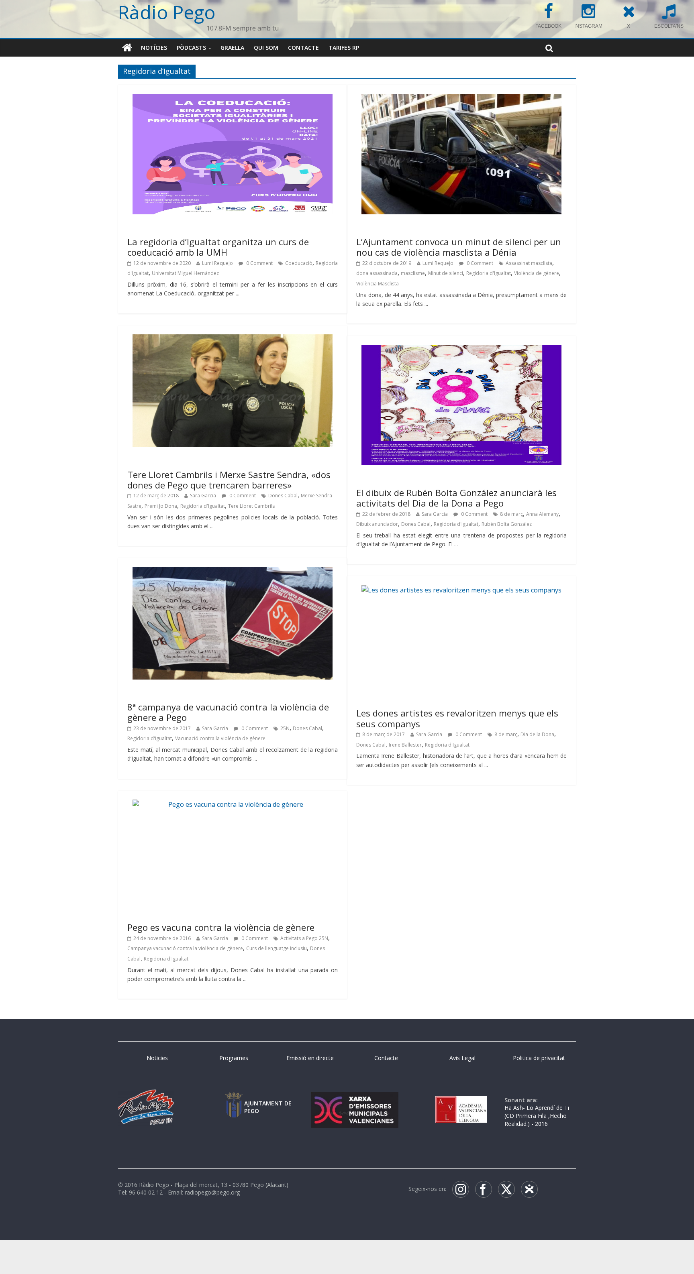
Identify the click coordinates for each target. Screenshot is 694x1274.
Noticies (157, 1058)
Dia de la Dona (537, 734)
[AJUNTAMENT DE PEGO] (234, 1100)
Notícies (154, 47)
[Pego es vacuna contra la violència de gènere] (233, 804)
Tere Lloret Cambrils (251, 506)
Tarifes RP (344, 47)
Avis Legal (462, 1058)
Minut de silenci (445, 273)
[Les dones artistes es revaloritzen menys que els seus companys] (461, 590)
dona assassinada (377, 273)
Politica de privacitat (539, 1058)
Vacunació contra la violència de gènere (220, 738)
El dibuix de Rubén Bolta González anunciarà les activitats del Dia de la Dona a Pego (456, 497)
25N (285, 728)
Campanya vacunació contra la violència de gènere (185, 948)
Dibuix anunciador (377, 524)
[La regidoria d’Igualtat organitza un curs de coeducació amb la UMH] (233, 98)
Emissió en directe (310, 1058)
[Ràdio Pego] (127, 47)
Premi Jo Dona (161, 506)
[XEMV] (354, 1100)
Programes (233, 1058)
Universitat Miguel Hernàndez (185, 273)
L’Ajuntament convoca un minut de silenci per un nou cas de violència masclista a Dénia (458, 247)
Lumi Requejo (217, 263)
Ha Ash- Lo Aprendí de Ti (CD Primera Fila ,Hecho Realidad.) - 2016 (536, 1115)
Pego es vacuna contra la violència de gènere (220, 927)
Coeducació (298, 263)
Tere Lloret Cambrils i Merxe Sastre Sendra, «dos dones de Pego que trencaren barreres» (229, 479)
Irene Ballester (405, 744)
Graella (232, 47)
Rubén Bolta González (507, 524)
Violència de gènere (536, 273)
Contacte (303, 47)
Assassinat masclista (529, 263)
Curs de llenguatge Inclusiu (276, 948)
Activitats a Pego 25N (304, 938)
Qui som (266, 47)
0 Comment (259, 263)
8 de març (511, 514)
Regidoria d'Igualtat (488, 273)
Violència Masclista (377, 283)
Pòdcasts (191, 47)
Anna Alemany (542, 514)
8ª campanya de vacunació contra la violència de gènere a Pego (228, 712)
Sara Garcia (203, 495)
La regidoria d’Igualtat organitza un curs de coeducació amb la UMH (218, 247)
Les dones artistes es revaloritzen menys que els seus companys (457, 718)
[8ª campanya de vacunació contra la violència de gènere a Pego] (233, 572)
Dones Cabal (283, 495)
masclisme (413, 273)
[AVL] (461, 1100)
